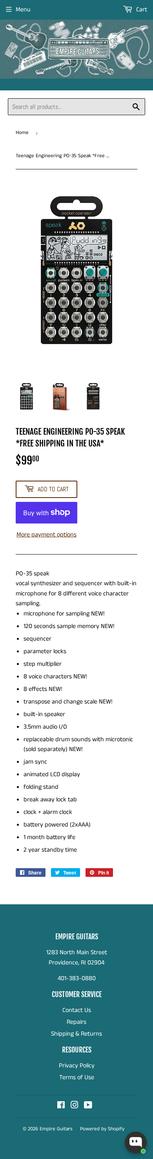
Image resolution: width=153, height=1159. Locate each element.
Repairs (76, 1022)
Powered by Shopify (102, 1129)
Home (22, 132)
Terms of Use (76, 1077)
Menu (23, 9)
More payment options (46, 534)
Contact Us (76, 1010)
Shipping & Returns (76, 1033)
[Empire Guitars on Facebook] (61, 1106)
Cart (141, 9)
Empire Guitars (56, 1129)
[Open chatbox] (136, 1142)
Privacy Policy (77, 1065)
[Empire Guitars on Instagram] (74, 1106)
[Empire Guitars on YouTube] (88, 1106)
